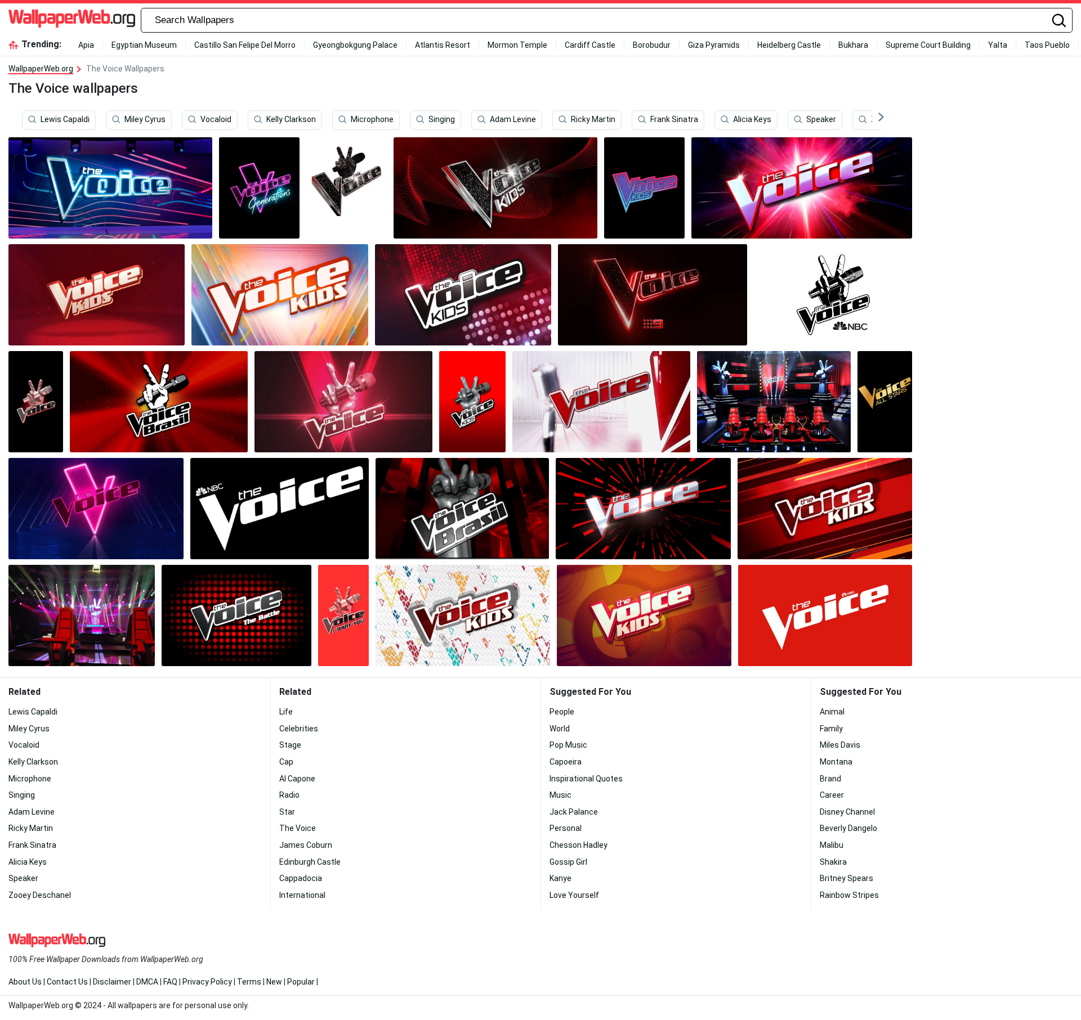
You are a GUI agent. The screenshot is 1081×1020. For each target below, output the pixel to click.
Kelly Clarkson (291, 119)
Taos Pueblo (1047, 45)
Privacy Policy (207, 981)
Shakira (833, 861)
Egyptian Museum (144, 45)
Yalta (997, 45)
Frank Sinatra (674, 119)
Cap (286, 761)
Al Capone (297, 778)
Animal (832, 711)
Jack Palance (574, 811)
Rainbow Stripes (849, 895)
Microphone (372, 119)
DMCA (147, 981)
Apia (86, 45)
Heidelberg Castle (789, 45)
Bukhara (853, 45)
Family (831, 728)
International (302, 895)
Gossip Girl (568, 861)
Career (832, 794)
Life (286, 711)
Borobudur (652, 45)
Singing (441, 119)
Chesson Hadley (578, 845)
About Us (25, 981)
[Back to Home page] (71, 20)
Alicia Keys (752, 119)
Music (560, 794)
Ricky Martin (593, 119)
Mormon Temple (517, 45)
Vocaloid (215, 119)
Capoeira (566, 761)
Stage (290, 744)
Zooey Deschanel (39, 895)
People (562, 711)
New (274, 981)
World (560, 728)
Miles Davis (840, 744)
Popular (301, 981)
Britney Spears (846, 878)
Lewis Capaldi (65, 119)
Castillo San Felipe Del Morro (245, 45)
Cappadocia (300, 878)
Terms (249, 981)
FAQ (170, 981)
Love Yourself (574, 895)
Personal (566, 828)
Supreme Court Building (928, 45)
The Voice (297, 828)
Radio (289, 794)
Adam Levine (513, 119)
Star (287, 811)
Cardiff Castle (590, 45)
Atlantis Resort (442, 45)
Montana (836, 761)
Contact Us (67, 981)
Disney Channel (847, 811)
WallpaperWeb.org (40, 68)
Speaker (821, 119)
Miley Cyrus (145, 119)
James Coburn (305, 845)
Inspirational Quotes (586, 778)
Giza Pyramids (714, 45)
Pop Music (568, 744)
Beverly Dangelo (848, 828)
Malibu (831, 845)
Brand (830, 778)
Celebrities (298, 728)
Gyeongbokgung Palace (355, 45)
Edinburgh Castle (310, 861)
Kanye (560, 878)
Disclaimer (112, 981)
